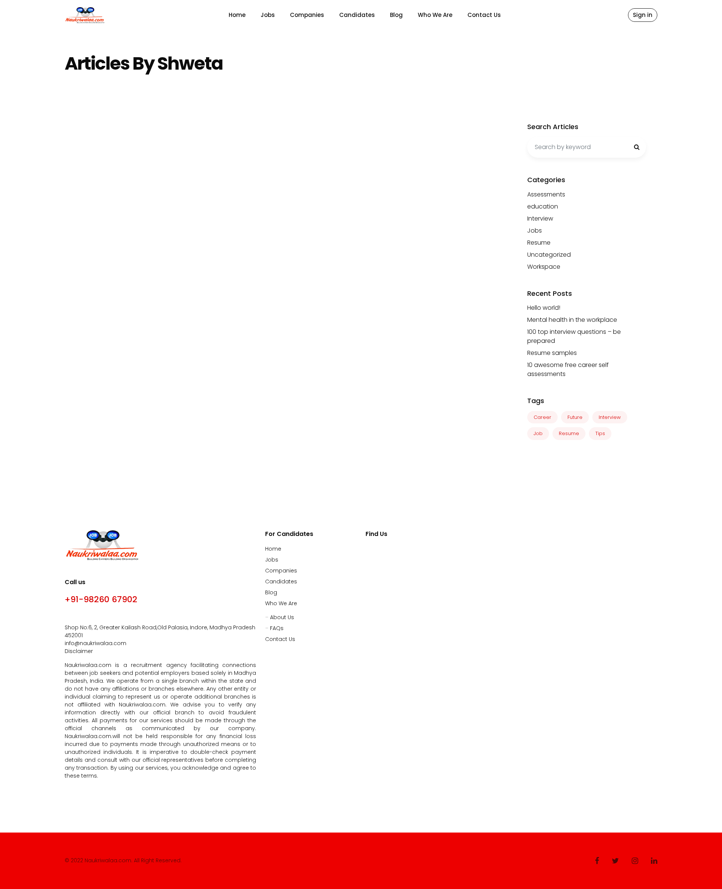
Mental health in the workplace (572, 319)
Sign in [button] (642, 15)
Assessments (546, 194)
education (542, 206)
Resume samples (552, 353)
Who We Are (435, 15)
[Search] (636, 147)
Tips (600, 433)
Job (538, 433)
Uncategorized (549, 254)
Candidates (357, 15)
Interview (540, 218)
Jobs (268, 15)
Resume (539, 242)
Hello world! (543, 307)
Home (237, 15)
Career (542, 417)
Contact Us (484, 15)
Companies (307, 15)
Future (574, 417)
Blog (396, 15)
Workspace (543, 266)
